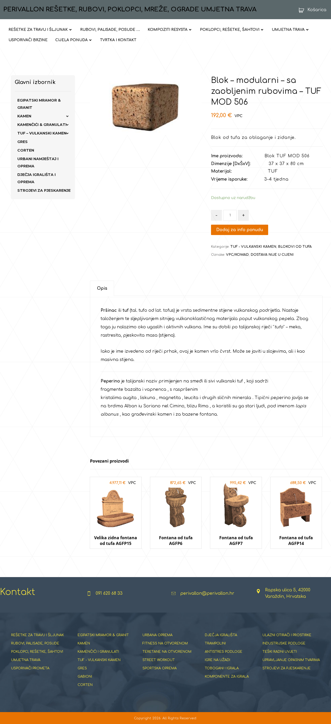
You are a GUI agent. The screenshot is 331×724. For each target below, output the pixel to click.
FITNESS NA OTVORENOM (165, 643)
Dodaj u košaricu (115, 554)
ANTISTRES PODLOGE (223, 652)
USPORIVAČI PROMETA (30, 668)
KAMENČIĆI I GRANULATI (98, 652)
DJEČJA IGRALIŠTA (221, 635)
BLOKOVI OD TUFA (295, 247)
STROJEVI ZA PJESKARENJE (44, 190)
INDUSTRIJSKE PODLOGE (283, 643)
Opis (102, 288)
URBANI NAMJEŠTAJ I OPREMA (37, 162)
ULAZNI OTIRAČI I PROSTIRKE (286, 635)
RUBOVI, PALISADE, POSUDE (35, 643)
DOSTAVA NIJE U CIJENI (272, 255)
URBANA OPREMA (157, 635)
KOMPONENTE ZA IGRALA (227, 676)
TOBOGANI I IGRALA (222, 668)
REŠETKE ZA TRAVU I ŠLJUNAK (37, 635)
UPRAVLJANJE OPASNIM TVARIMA (291, 660)
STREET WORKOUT (158, 660)
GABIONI (85, 676)
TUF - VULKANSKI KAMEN (253, 247)
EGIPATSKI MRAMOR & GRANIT (39, 104)
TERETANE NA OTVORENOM (166, 652)
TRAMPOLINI (215, 643)
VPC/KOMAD (237, 255)
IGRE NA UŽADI (217, 660)
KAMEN (24, 116)
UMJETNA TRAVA (25, 660)
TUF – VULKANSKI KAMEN (41, 133)
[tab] (102, 288)
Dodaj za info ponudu (239, 230)
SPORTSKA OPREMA (159, 668)
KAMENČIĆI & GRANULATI (41, 124)
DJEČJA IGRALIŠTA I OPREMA (36, 178)
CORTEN (25, 150)
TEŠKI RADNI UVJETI (279, 652)
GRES (22, 141)
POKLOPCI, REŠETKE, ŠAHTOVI (37, 652)
